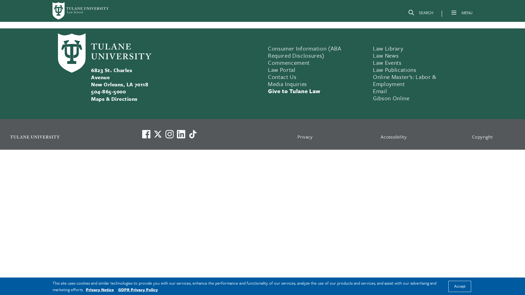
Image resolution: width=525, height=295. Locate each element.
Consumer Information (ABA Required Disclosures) (305, 52)
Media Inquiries (287, 84)
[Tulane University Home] (69, 136)
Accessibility (394, 136)
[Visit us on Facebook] (146, 134)
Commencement (289, 62)
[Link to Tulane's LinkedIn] (181, 134)
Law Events (387, 62)
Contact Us (282, 77)
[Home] (80, 11)
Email (380, 91)
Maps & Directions (114, 98)
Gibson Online (391, 98)
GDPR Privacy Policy (138, 290)
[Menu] (454, 12)
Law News (386, 55)
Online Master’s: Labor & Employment (404, 80)
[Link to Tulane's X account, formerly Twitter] (158, 134)
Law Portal (282, 70)
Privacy (305, 136)
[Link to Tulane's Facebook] (169, 134)
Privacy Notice (100, 290)
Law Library (388, 48)
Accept (459, 286)
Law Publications (394, 70)
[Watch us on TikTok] (193, 134)
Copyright (482, 136)
